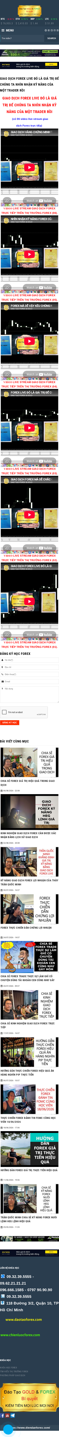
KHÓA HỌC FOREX (8, 1367)
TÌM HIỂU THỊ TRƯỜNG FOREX (14, 1371)
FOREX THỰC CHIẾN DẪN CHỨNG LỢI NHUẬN (26, 927)
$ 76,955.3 (7, 23)
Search (51, 38)
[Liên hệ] (8, 1432)
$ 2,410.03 (22, 23)
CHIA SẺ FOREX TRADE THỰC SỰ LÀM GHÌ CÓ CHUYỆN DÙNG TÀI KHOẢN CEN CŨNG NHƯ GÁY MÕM (28, 980)
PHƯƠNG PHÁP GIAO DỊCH (12, 1375)
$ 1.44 (34, 23)
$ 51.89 (49, 23)
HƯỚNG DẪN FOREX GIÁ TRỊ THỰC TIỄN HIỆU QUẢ (29, 1170)
